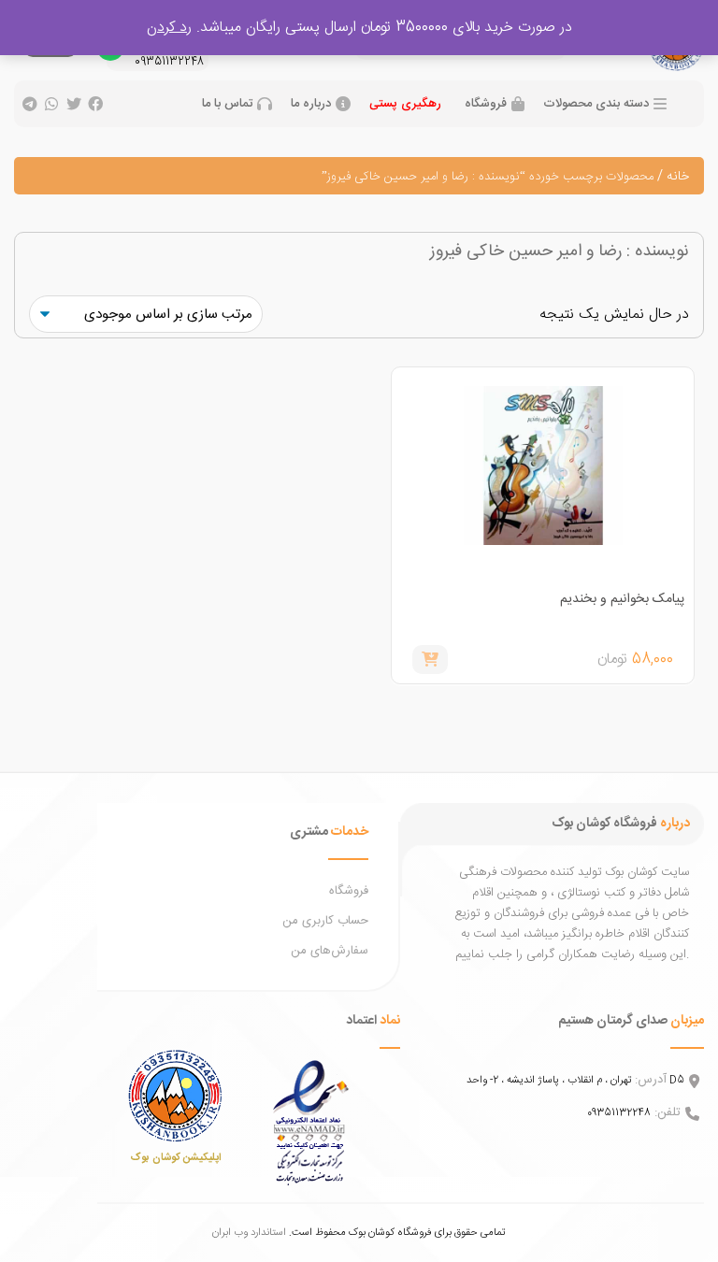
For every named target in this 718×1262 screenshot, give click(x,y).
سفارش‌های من (329, 950)
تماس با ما (227, 104)
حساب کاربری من (325, 921)
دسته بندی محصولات (596, 104)
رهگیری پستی (405, 103)
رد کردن (169, 27)
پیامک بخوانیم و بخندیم (622, 599)
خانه (678, 176)
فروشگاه (486, 104)
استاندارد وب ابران (249, 1232)
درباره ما (311, 104)
